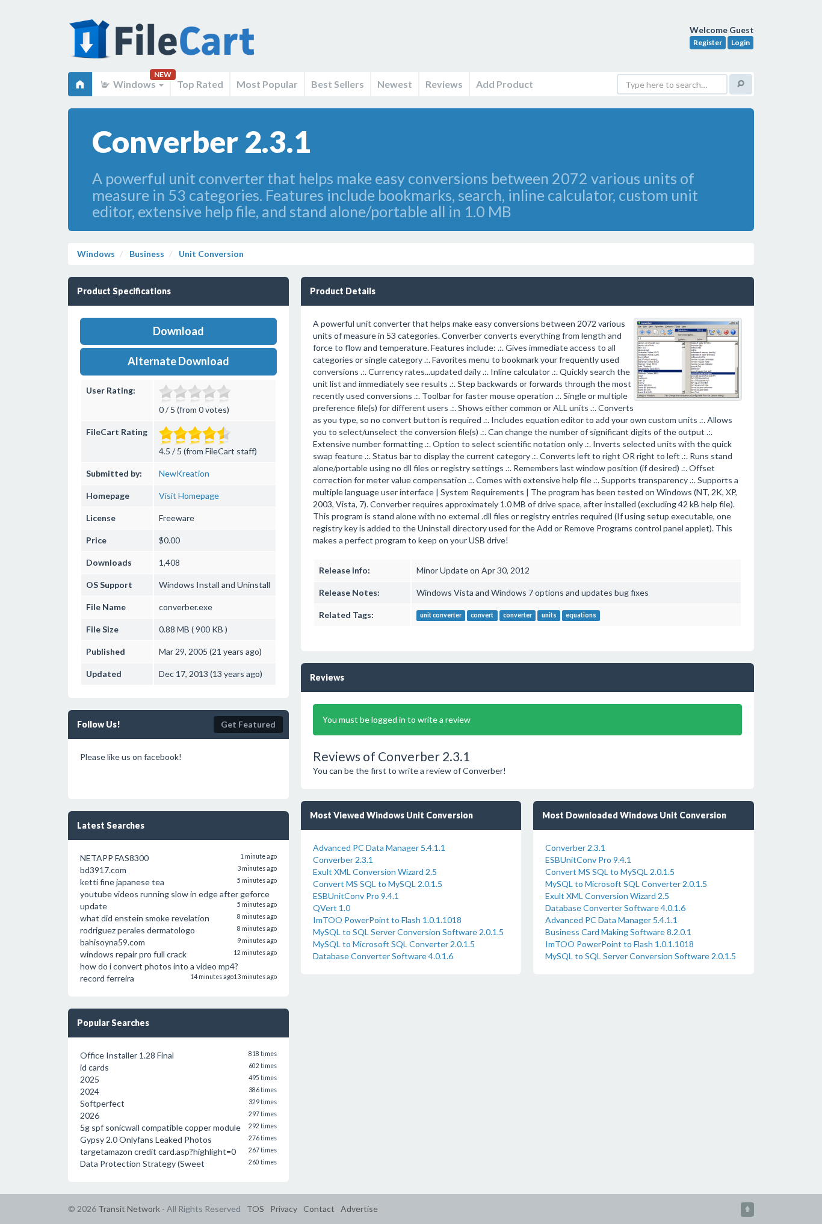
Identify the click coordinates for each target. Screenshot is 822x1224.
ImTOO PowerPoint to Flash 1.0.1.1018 (387, 920)
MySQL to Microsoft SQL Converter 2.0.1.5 (394, 944)
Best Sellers (337, 84)
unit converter (441, 615)
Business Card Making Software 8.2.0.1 (618, 932)
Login (740, 42)
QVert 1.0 (331, 908)
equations (581, 615)
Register (707, 42)
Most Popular (267, 84)
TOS (255, 1209)
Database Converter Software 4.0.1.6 (383, 956)
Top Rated (200, 84)
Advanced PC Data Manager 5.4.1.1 (379, 847)
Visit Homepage (189, 495)
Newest (394, 84)
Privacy (283, 1209)
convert (482, 615)
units (549, 615)
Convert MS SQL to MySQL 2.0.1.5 (377, 884)
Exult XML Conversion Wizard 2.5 (375, 872)
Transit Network (129, 1209)
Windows (134, 84)
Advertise (359, 1209)
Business (146, 254)
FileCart (164, 45)
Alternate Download (178, 361)
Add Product (504, 84)
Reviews (444, 84)
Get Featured (248, 724)
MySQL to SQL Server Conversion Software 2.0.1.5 (408, 932)
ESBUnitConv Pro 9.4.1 (356, 896)
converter (517, 615)
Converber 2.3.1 (343, 860)
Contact (319, 1209)
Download (178, 331)
